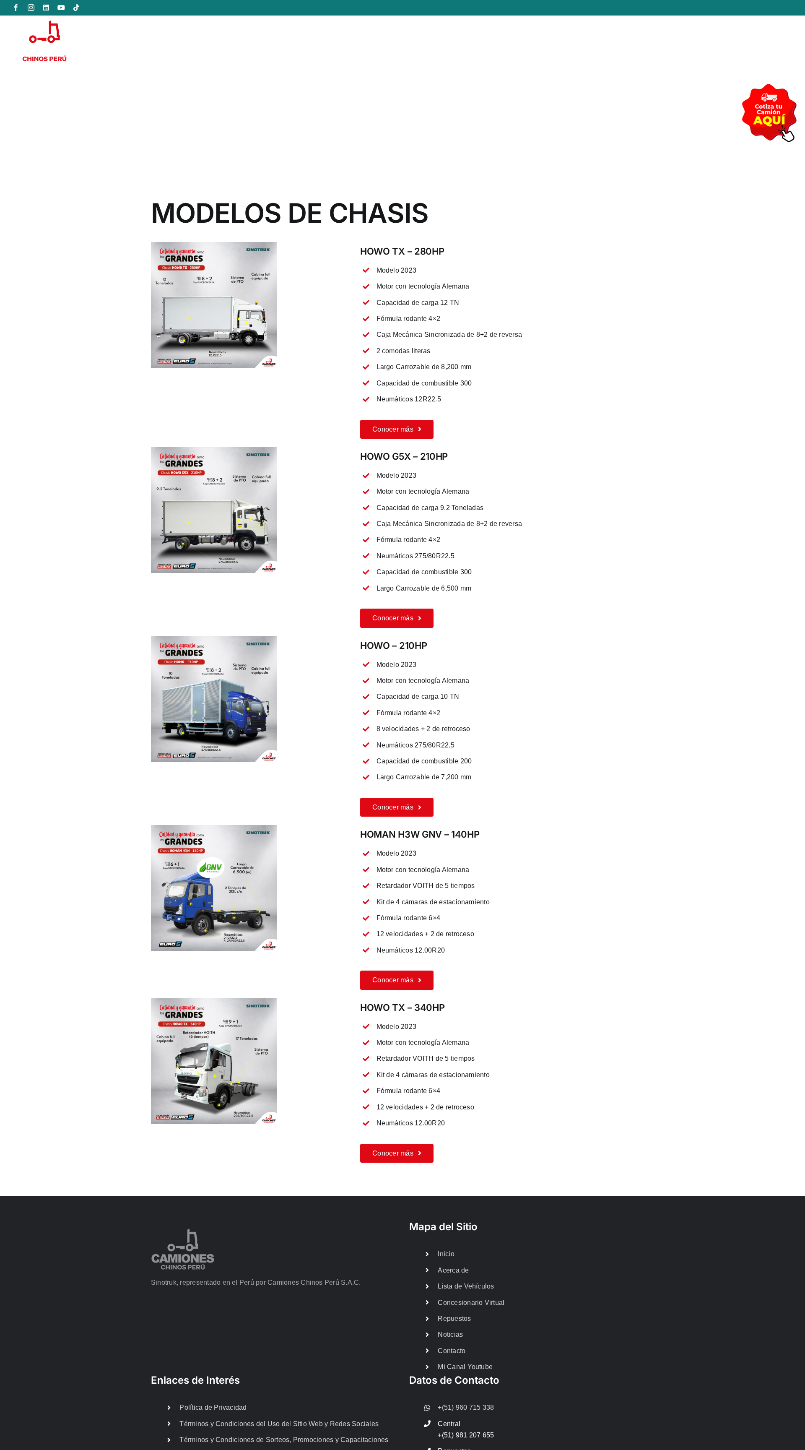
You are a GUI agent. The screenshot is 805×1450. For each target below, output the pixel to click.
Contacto (451, 1350)
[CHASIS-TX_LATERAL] (214, 245)
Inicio (446, 1253)
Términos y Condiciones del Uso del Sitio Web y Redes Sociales (279, 1423)
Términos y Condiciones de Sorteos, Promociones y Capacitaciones (283, 1439)
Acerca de (453, 1270)
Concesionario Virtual (471, 1302)
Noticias (450, 1334)
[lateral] (214, 639)
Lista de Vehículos (466, 1286)
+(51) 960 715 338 (466, 1407)
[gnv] (214, 828)
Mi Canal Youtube (465, 1366)
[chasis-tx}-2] (214, 1001)
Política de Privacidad (213, 1407)
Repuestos (454, 1318)
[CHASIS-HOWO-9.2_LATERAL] (214, 450)
